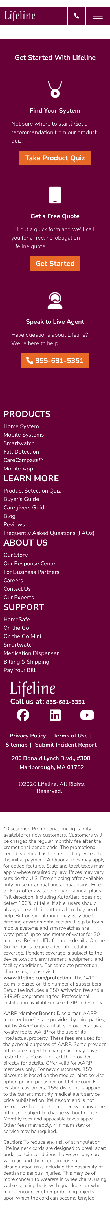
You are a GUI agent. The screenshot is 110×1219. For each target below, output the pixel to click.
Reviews (14, 524)
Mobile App (18, 468)
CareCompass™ (23, 460)
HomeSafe (16, 619)
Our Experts (18, 597)
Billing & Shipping (26, 662)
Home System (21, 426)
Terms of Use (70, 735)
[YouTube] (87, 718)
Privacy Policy (28, 735)
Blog (9, 516)
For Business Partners (31, 572)
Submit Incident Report (66, 745)
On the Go (16, 628)
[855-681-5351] (76, 15)
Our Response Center (30, 563)
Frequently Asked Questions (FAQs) (48, 533)
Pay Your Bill (19, 670)
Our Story (15, 555)
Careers (13, 580)
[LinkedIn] (55, 718)
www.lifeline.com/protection (37, 977)
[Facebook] (23, 718)
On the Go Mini (22, 636)
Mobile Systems (23, 435)
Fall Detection (21, 452)
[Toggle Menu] (98, 16)
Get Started (55, 263)
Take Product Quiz (55, 158)
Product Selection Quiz (32, 490)
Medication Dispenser (31, 653)
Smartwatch (18, 443)
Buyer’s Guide (21, 499)
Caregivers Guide (25, 507)
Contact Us (17, 589)
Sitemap (17, 745)
